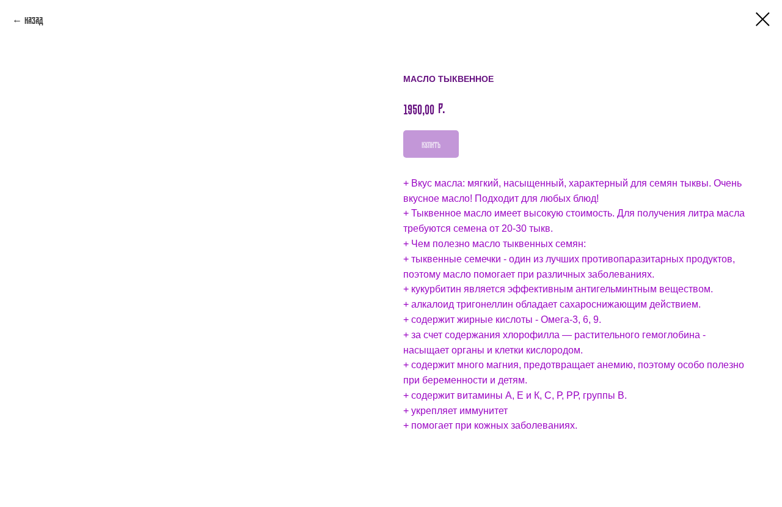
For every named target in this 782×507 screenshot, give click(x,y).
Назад (33, 19)
